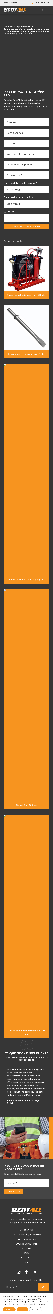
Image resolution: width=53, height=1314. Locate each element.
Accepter (9, 1309)
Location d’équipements (26, 1234)
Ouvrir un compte (26, 1244)
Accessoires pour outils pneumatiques (28, 31)
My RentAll (26, 1230)
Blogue (26, 1248)
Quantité (9, 212)
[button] (49, 1087)
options (45, 1304)
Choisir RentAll (26, 1239)
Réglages (35, 1309)
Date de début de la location (20, 183)
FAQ (26, 1253)
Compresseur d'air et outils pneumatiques (26, 29)
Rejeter (22, 1309)
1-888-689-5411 (42, 3)
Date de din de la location (19, 197)
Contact (26, 1257)
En (26, 1262)
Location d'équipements (17, 26)
